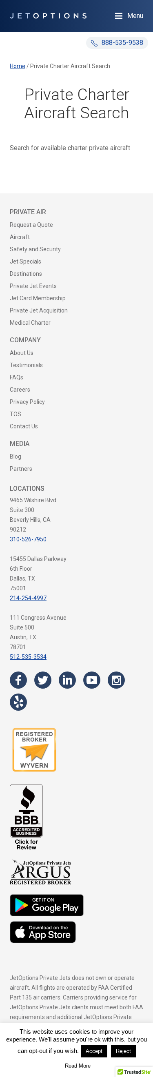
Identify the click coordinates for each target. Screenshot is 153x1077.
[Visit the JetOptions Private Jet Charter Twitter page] (42, 680)
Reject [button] (123, 1051)
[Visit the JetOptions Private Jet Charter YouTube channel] (91, 680)
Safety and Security (35, 249)
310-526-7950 (28, 539)
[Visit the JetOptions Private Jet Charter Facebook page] (18, 680)
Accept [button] (94, 1051)
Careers (20, 389)
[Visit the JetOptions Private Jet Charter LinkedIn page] (67, 680)
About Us (21, 353)
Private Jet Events (33, 286)
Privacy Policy (27, 402)
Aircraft (20, 237)
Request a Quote (31, 225)
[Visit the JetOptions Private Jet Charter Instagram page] (116, 680)
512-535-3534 (28, 657)
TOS (15, 414)
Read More (78, 1066)
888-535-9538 (121, 43)
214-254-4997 (28, 598)
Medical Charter (30, 322)
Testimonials (26, 365)
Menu (135, 16)
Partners (21, 468)
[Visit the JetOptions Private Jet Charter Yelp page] (18, 702)
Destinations (26, 273)
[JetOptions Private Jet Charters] (48, 16)
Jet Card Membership (38, 298)
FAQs (16, 377)
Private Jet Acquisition (39, 310)
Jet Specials (25, 261)
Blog (15, 456)
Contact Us (24, 426)
